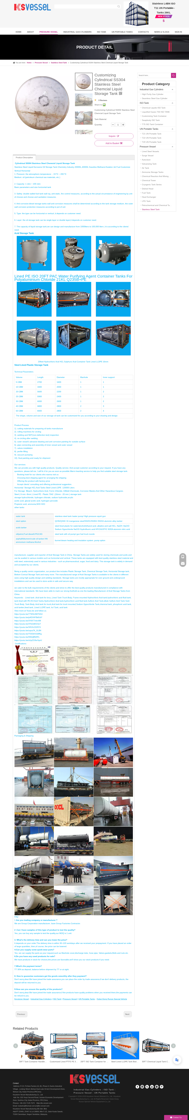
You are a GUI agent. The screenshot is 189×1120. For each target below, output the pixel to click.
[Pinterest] (161, 1087)
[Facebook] (137, 1087)
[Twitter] (147, 1087)
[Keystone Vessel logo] (94, 1079)
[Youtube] (152, 1087)
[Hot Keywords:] (119, 6)
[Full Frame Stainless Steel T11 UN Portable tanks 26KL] (136, 13)
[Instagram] (157, 1087)
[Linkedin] (142, 1087)
